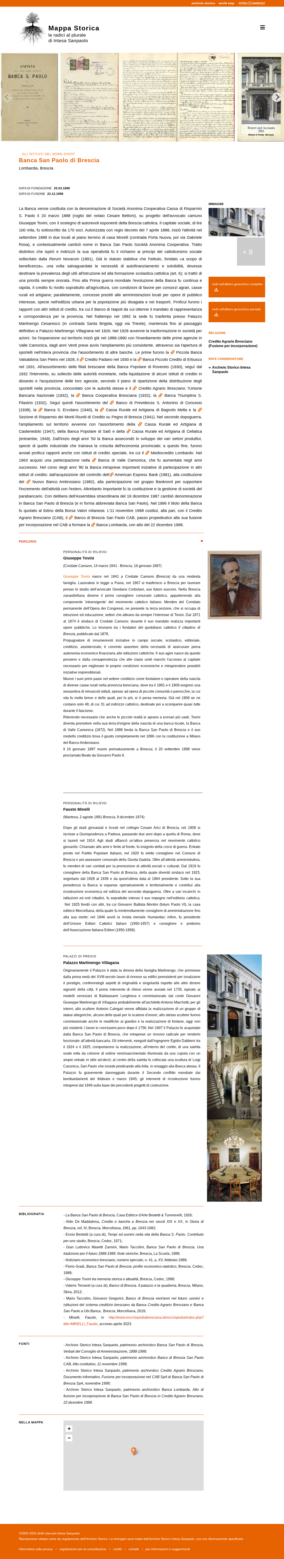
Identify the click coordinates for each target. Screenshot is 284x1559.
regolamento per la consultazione (82, 1549)
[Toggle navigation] (261, 27)
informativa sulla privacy (36, 1549)
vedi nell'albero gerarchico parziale (236, 309)
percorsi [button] (28, 541)
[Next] (277, 97)
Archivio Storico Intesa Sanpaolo (231, 370)
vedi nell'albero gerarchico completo (237, 284)
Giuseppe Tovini (76, 576)
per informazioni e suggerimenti (168, 1549)
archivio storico (203, 3)
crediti (117, 1549)
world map (226, 3)
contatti (133, 1549)
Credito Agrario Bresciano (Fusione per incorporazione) (233, 344)
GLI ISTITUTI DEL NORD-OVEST (48, 154)
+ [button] (69, 1428)
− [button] (69, 1438)
